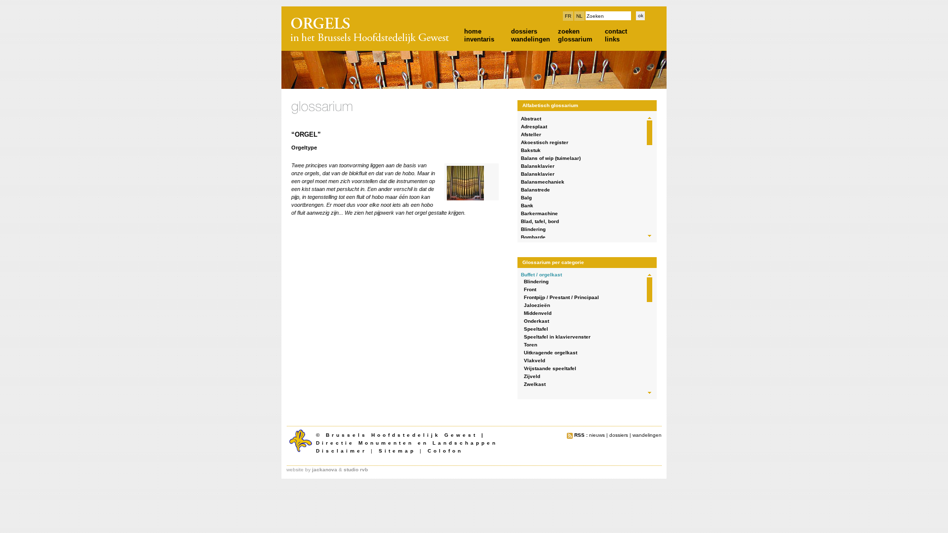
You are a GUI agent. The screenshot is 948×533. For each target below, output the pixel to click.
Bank (527, 205)
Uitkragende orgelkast (550, 352)
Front (530, 289)
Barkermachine (539, 213)
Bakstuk (531, 150)
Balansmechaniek (542, 182)
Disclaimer (341, 451)
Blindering (533, 229)
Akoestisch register (544, 142)
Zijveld (532, 376)
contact (616, 31)
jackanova (324, 469)
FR (568, 16)
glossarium (575, 39)
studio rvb (356, 469)
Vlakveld (534, 360)
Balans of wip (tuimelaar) (551, 158)
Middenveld (538, 313)
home (472, 31)
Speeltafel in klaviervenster (557, 337)
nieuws (597, 435)
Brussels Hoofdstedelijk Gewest (401, 435)
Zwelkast (535, 384)
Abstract (531, 118)
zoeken (569, 31)
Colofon (445, 451)
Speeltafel (536, 329)
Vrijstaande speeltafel (550, 368)
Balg (526, 197)
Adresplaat (534, 126)
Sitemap (397, 451)
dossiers (524, 31)
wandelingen (530, 39)
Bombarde (533, 237)
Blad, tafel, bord (540, 221)
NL (579, 16)
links (612, 39)
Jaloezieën (537, 305)
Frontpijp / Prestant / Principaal (561, 297)
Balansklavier (537, 166)
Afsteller (531, 134)
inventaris (479, 39)
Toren (530, 344)
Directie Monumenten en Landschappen (407, 443)
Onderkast (536, 321)
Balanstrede (535, 189)
